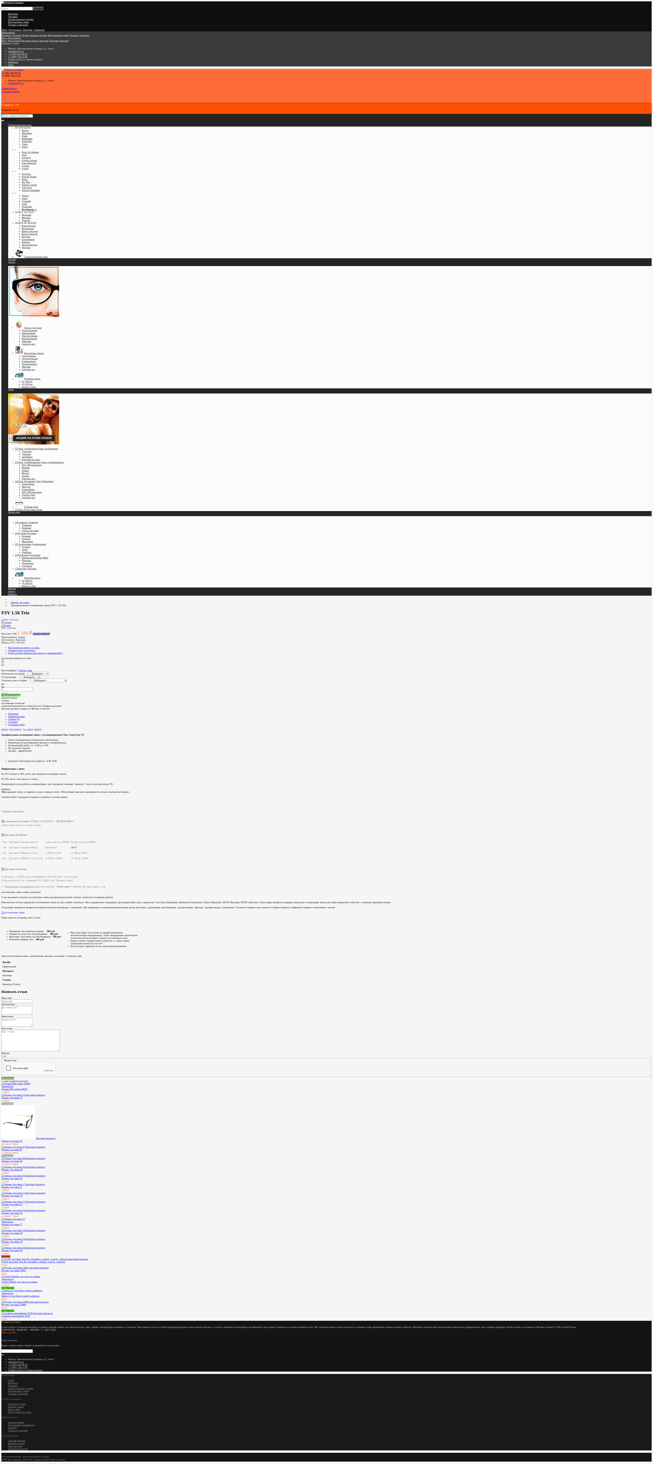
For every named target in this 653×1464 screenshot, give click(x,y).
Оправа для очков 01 (11, 1141)
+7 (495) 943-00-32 (17, 54)
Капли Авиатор (30, 234)
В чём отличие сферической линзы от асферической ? (35, 653)
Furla (24, 155)
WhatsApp (13, 62)
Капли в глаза (29, 387)
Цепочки (31, 568)
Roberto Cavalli (29, 185)
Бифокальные (29, 333)
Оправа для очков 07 (11, 1150)
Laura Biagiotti (29, 163)
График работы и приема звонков (25, 1370)
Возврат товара (16, 1407)
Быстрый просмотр (35, 1095)
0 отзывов (6, 622)
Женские (26, 217)
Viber (10, 65)
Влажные (26, 528)
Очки (11, 389)
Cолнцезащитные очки (20, 125)
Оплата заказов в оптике (21, 19)
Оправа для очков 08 (11, 1161)
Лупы (25, 549)
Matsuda (26, 468)
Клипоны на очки (31, 459)
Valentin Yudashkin (31, 190)
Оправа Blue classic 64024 (14, 1089)
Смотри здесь (25, 670)
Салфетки (33, 522)
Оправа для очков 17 (11, 1224)
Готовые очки (31, 507)
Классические (29, 226)
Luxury (25, 168)
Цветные (26, 367)
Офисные (26, 341)
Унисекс (26, 220)
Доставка (13, 16)
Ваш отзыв (6, 1028)
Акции (11, 591)
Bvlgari (25, 130)
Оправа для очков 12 (11, 1098)
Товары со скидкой (18, 1430)
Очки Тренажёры (44, 481)
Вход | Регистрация (11, 38)
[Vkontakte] (2, 1337)
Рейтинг (5, 1053)
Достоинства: (8, 1004)
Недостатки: (7, 1016)
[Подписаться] (2, 1354)
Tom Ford (26, 187)
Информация (8, 32)
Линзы (11, 262)
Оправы (12, 259)
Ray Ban (26, 182)
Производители (16, 1422)
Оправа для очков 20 (11, 1250)
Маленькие (27, 541)
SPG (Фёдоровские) (32, 465)
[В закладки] (2, 693)
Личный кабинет (17, 1441)
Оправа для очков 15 (11, 1204)
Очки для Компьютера (52, 462)
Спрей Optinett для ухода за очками (19, 1282)
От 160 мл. (27, 381)
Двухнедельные (30, 358)
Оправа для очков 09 (11, 1170)
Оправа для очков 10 (11, 1178)
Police (25, 147)
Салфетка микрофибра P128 (15, 1316)
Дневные (26, 454)
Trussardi (26, 201)
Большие (26, 536)
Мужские (26, 215)
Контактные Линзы (34, 353)
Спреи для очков (30, 530)
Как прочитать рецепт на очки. (24, 647)
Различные (34, 555)
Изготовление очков (18, 22)
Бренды (12, 589)
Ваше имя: (6, 998)
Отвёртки (26, 552)
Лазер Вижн (28, 484)
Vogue (25, 144)
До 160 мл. (27, 384)
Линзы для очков (33, 328)
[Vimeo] (4, 1337)
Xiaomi (25, 476)
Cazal (24, 204)
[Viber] (9, 1337)
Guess (24, 198)
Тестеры (26, 547)
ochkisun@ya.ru (16, 51)
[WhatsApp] (7, 1337)
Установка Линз (16, 724)
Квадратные (28, 228)
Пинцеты (26, 560)
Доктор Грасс (28, 495)
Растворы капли (32, 379)
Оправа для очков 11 (11, 1187)
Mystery (26, 473)
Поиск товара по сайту (19, 1412)
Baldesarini (27, 138)
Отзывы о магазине (18, 25)
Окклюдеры (28, 563)
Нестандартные (29, 245)
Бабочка (26, 242)
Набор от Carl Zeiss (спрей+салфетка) (20, 1296)
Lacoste (25, 166)
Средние (26, 539)
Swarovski (27, 206)
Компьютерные (29, 338)
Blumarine (27, 133)
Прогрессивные (30, 336)
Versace (25, 196)
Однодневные (29, 356)
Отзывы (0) (14, 719)
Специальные (39, 544)
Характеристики (16, 716)
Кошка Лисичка (30, 231)
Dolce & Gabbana (30, 152)
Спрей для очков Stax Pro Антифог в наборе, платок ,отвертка (33, 1262)
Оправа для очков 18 (11, 1233)
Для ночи (26, 451)
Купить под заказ (10, 695)
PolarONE (27, 141)
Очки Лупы (36, 509)
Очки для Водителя (48, 449)
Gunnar (25, 470)
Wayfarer (26, 247)
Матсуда (26, 487)
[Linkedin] (6, 1337)
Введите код (10, 1060)
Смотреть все (28, 344)
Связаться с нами (17, 1404)
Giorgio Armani (29, 160)
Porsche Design (29, 177)
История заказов (30, 41)
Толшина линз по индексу (21, 650)
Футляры (31, 533)
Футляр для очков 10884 (13, 1304)
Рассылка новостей (59, 41)
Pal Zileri (26, 174)
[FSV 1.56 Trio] (9, 620)
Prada (24, 136)
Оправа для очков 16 (11, 1213)
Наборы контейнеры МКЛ (35, 558)
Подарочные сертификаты (21, 1425)
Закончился (7, 1086)
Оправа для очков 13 (11, 1196)
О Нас (11, 1380)
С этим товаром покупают (14, 1081)
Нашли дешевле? (41, 634)
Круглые (26, 236)
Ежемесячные (29, 361)
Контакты (13, 14)
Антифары (27, 457)
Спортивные (28, 239)
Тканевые (27, 525)
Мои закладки (15, 1446)
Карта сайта (14, 1409)
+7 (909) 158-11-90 (17, 57)
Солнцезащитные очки (36, 257)
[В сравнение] (6, 693)
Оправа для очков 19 (11, 1242)
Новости (12, 594)
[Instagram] (3, 1337)
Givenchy (26, 157)
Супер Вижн (28, 489)
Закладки (43, 41)
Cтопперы (27, 566)
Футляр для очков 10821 (13, 1270)
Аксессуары (14, 512)
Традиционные (29, 330)
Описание (13, 714)
